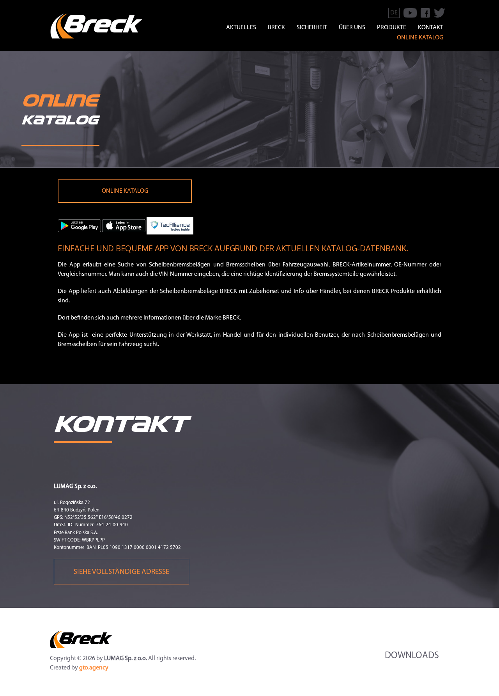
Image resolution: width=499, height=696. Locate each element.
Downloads (412, 655)
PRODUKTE (391, 28)
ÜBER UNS (352, 28)
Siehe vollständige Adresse (121, 572)
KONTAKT (430, 28)
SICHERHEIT (312, 28)
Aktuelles (241, 28)
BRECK (276, 28)
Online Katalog (420, 38)
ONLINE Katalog (125, 191)
